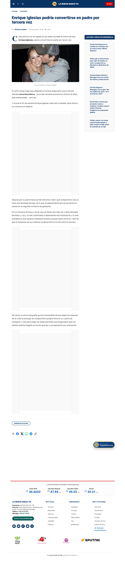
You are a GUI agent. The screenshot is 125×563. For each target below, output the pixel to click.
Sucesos (51, 507)
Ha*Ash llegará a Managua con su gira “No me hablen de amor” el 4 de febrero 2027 (99, 90)
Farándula (23, 11)
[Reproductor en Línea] (18, 4)
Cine (72, 521)
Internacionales (53, 517)
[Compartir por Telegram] (31, 433)
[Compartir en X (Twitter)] (22, 433)
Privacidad (97, 514)
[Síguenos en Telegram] (27, 526)
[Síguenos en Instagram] (32, 526)
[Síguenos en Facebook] (14, 526)
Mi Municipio (75, 524)
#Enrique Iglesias (21, 423)
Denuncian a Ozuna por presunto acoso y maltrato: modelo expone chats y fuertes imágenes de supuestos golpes (99, 107)
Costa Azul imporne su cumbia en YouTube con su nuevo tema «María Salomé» (99, 47)
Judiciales (51, 521)
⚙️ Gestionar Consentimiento (100, 529)
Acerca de (97, 507)
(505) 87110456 (24, 513)
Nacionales (51, 510)
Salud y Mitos (75, 517)
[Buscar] (23, 4)
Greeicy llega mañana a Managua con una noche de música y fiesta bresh (99, 77)
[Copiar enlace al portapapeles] (35, 433)
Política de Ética (99, 524)
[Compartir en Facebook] (17, 433)
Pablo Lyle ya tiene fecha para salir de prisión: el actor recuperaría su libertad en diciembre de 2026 (99, 63)
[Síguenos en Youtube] (18, 526)
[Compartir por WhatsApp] (26, 433)
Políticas (50, 524)
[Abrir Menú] (13, 4)
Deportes (51, 514)
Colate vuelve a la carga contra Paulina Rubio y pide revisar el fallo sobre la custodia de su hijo (99, 123)
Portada (15, 11)
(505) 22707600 (23, 511)
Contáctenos (98, 510)
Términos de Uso (99, 521)
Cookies (97, 517)
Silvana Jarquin (21, 29)
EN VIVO (109, 4)
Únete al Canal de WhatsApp (23, 518)
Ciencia (73, 514)
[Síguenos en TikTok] (23, 526)
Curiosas (74, 510)
